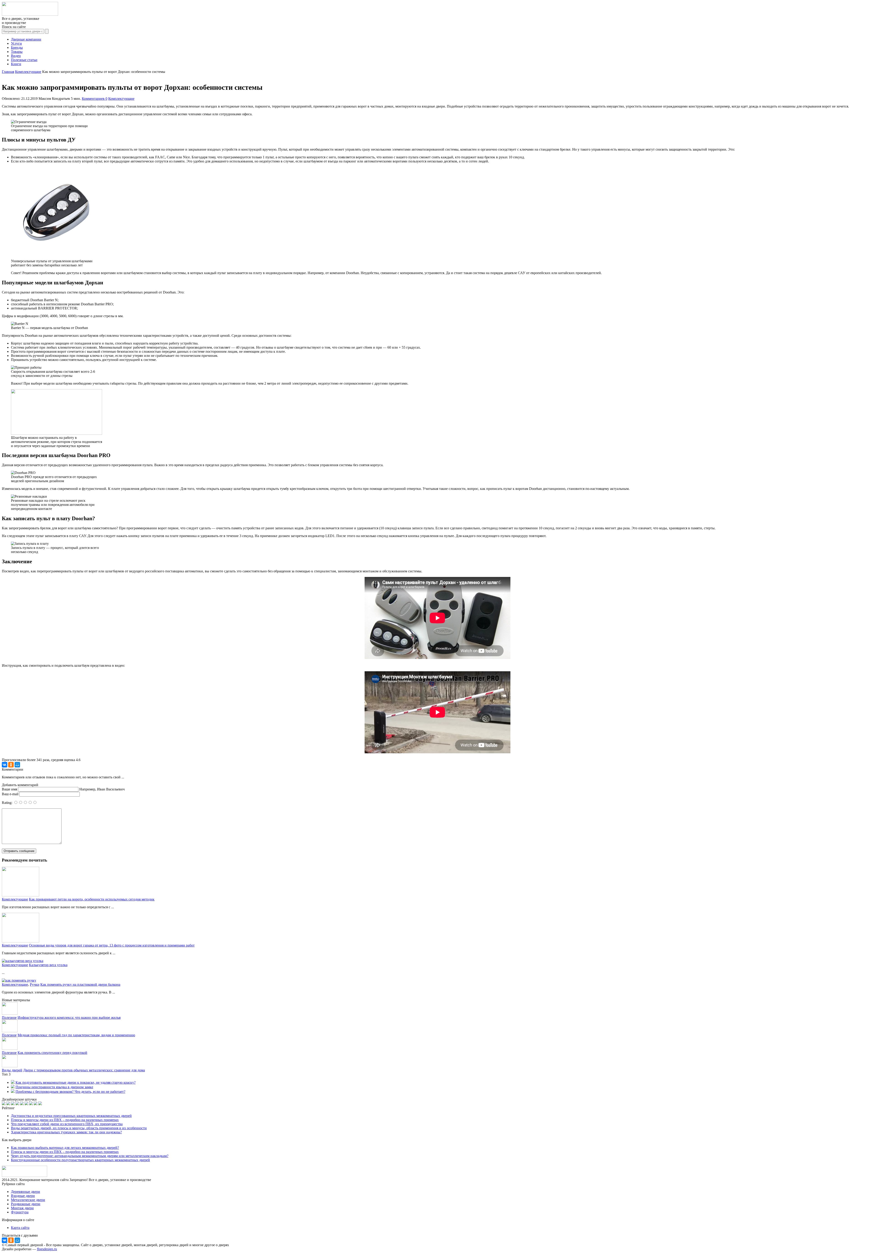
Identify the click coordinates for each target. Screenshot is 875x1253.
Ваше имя (9, 789)
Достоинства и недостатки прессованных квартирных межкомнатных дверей (71, 1116)
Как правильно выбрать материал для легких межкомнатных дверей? (65, 1148)
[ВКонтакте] (4, 764)
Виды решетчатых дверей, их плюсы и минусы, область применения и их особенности (79, 1128)
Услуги (16, 43)
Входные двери (23, 1196)
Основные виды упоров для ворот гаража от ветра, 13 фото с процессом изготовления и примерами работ (112, 945)
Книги (16, 64)
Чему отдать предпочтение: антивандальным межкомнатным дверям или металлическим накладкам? (89, 1156)
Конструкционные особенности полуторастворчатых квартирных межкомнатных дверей (80, 1160)
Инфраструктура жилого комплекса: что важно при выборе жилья (69, 1017)
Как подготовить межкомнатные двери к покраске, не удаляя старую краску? (75, 1082)
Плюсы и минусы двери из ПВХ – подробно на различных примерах (65, 1120)
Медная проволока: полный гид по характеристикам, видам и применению (76, 1035)
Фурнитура (19, 1212)
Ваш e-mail (10, 794)
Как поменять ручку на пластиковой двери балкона (80, 984)
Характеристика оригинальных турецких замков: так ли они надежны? (66, 1132)
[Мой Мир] (17, 764)
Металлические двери (28, 1200)
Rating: (7, 803)
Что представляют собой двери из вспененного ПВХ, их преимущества (67, 1124)
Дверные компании (26, 39)
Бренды (17, 47)
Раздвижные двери (25, 1204)
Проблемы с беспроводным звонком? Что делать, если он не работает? (70, 1091)
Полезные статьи (24, 60)
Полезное (9, 1017)
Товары (17, 52)
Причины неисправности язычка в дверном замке (54, 1087)
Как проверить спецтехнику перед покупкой (52, 1053)
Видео (16, 56)
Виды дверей (12, 1070)
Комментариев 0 (94, 98)
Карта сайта (20, 1228)
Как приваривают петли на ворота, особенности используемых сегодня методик (91, 899)
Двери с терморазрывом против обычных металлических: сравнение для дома (84, 1070)
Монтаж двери (22, 1208)
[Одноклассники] (11, 764)
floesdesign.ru (47, 1249)
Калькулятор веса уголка (48, 965)
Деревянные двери (25, 1192)
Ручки (34, 984)
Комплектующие (121, 98)
